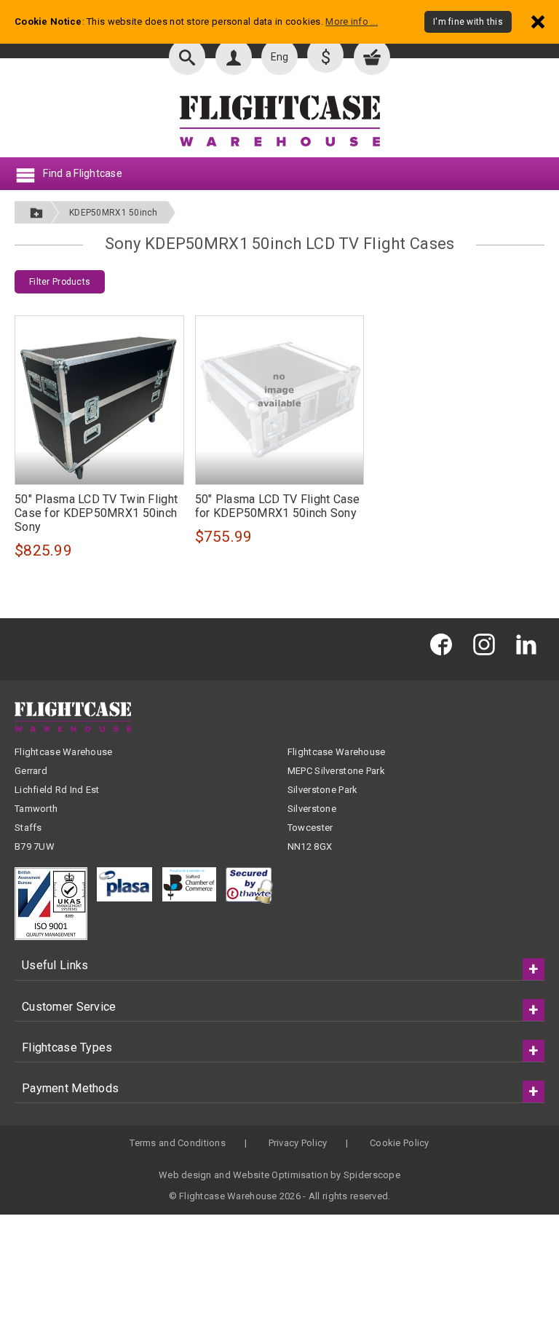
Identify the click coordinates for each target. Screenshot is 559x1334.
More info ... (351, 21)
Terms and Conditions (178, 1142)
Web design (185, 1174)
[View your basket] (372, 57)
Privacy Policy (298, 1142)
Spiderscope (372, 1174)
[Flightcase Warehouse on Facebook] (444, 643)
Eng (280, 57)
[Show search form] (187, 57)
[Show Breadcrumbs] (36, 212)
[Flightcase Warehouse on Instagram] (487, 643)
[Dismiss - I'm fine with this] (537, 21)
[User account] (233, 57)
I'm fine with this (468, 22)
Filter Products (59, 282)
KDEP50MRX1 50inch (113, 213)
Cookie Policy (399, 1142)
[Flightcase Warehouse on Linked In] (529, 643)
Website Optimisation (280, 1174)
